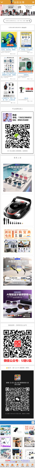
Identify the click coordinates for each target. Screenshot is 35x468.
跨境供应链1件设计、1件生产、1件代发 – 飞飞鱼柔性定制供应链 (26, 49)
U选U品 (26, 98)
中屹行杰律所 (12, 461)
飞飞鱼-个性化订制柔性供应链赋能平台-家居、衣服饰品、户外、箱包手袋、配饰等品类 (9, 74)
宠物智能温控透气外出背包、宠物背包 (26, 74)
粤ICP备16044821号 (25, 460)
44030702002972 (25, 461)
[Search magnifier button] (29, 21)
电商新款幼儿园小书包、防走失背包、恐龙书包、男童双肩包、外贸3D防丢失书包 (9, 49)
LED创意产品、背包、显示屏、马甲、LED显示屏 (9, 99)
